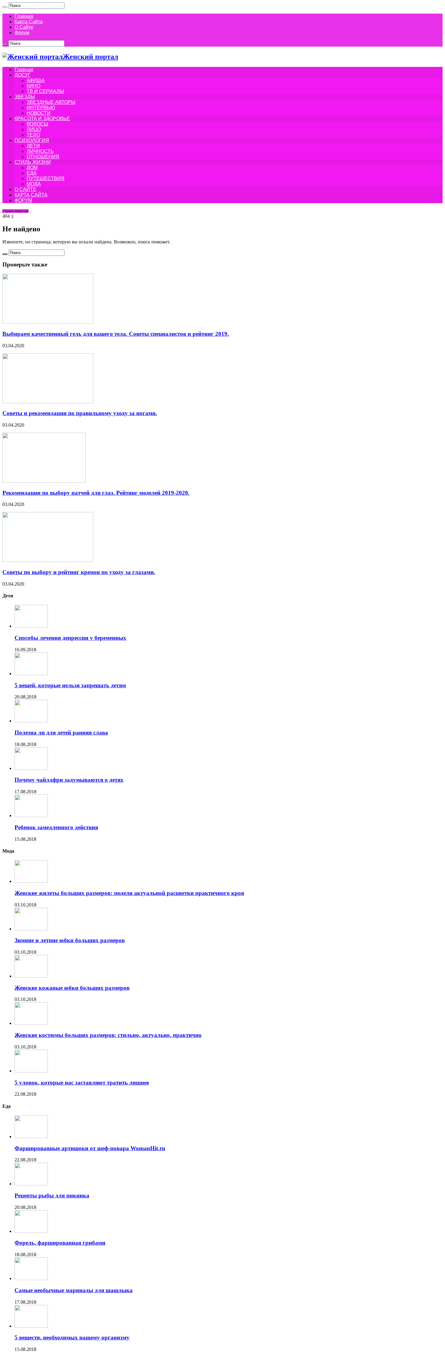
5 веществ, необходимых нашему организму (72, 1337)
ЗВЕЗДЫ (25, 96)
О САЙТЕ (25, 189)
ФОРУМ (23, 200)
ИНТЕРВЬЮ (41, 107)
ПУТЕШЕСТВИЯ (45, 178)
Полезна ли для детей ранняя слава (61, 732)
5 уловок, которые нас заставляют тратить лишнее (82, 1082)
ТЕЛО (33, 134)
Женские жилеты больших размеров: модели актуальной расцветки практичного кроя (129, 893)
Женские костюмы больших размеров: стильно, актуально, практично (108, 1035)
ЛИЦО (34, 129)
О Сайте (24, 27)
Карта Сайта (29, 21)
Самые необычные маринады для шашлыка (74, 1290)
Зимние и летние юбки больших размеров (70, 940)
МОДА (34, 184)
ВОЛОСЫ (37, 124)
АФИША (36, 80)
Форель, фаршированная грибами (60, 1243)
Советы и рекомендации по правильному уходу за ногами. (79, 413)
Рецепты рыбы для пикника (52, 1195)
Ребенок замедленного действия (56, 827)
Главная (24, 16)
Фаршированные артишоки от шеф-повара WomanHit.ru (90, 1148)
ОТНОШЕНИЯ (43, 156)
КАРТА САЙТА (31, 194)
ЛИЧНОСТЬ (40, 151)
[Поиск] (4, 7)
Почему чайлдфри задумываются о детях (69, 780)
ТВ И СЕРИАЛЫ (45, 91)
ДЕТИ (33, 145)
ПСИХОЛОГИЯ (32, 140)
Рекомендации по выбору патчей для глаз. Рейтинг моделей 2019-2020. (96, 493)
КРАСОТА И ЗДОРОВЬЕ (42, 118)
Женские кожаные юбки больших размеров (72, 988)
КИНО (33, 85)
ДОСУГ (23, 75)
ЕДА (32, 173)
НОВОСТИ (39, 113)
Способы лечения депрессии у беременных (70, 638)
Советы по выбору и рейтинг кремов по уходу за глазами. (78, 572)
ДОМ (32, 167)
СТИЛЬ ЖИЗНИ (33, 162)
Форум (22, 32)
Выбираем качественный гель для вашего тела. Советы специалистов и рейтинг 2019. (115, 334)
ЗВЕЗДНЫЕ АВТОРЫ (51, 102)
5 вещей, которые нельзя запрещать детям (70, 685)
